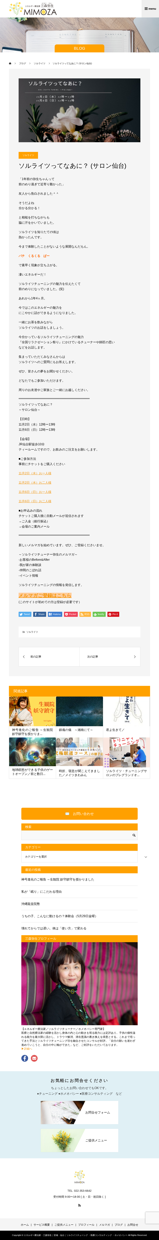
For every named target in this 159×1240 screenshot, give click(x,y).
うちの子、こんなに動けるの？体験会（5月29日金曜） (59, 916)
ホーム (25, 1224)
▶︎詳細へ (26, 1048)
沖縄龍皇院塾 (30, 904)
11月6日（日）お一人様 (35, 492)
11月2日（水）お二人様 (35, 482)
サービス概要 (42, 1224)
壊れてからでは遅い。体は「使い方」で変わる (53, 928)
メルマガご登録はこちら (45, 595)
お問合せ (132, 1224)
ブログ (119, 1224)
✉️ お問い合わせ (79, 814)
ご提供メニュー (63, 1224)
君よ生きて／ (115, 729)
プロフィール (86, 1224)
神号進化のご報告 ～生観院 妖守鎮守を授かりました (57, 879)
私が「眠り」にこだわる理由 (41, 891)
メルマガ (104, 1224)
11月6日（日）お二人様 (35, 501)
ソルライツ (28, 155)
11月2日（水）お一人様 (35, 473)
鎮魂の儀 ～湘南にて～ (76, 729)
